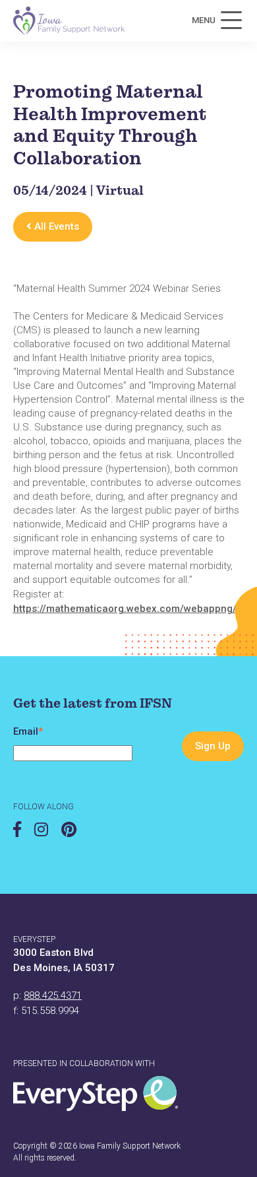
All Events (55, 226)
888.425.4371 (53, 995)
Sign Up (213, 746)
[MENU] (231, 20)
